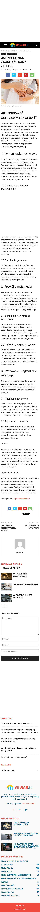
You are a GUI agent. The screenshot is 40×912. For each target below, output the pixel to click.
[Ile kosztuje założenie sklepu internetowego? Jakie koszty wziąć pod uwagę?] (6, 847)
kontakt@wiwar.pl (28, 804)
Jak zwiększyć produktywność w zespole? (8, 528)
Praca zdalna (7, 868)
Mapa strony (20, 905)
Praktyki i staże (8, 885)
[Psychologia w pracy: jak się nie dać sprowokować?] (6, 836)
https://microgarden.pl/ (22, 499)
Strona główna (5, 50)
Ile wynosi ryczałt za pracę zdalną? (14, 757)
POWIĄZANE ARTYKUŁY (11, 564)
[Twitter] (26, 810)
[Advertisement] (20, 21)
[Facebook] (14, 810)
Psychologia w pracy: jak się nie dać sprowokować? (26, 834)
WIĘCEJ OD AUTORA (11, 568)
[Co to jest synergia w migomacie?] (6, 598)
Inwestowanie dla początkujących (21, 824)
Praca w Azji (6, 872)
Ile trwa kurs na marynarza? (32, 527)
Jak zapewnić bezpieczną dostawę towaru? (17, 723)
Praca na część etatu (10, 896)
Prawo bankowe (7, 892)
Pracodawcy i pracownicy (12, 889)
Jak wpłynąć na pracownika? (25, 584)
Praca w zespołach (11, 54)
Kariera (3, 54)
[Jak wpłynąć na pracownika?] (6, 587)
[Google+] (20, 810)
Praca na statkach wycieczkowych (16, 875)
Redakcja (8, 70)
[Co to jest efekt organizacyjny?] (6, 576)
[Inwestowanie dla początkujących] (6, 826)
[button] (37, 45)
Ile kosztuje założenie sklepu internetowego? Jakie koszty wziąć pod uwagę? (26, 846)
